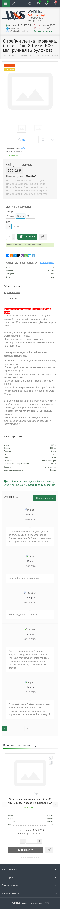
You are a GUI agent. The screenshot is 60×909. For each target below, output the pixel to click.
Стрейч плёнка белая (42, 481)
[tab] (21, 857)
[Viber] (22, 255)
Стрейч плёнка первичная (41, 485)
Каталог (12, 55)
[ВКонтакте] (7, 255)
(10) (24, 139)
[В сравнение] (51, 763)
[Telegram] (33, 255)
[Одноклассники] (11, 255)
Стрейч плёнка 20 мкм (18, 481)
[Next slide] (55, 804)
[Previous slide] (4, 804)
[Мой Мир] (15, 255)
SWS (23, 148)
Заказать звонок (43, 31)
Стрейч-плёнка (43, 55)
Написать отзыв (44, 498)
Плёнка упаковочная (25, 55)
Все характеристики (47, 263)
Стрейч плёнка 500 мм (15, 485)
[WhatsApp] (26, 255)
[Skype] (29, 255)
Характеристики (12, 292)
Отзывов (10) (10, 298)
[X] (18, 255)
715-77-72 (20, 25)
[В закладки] (51, 758)
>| (27, 729)
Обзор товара (12, 286)
